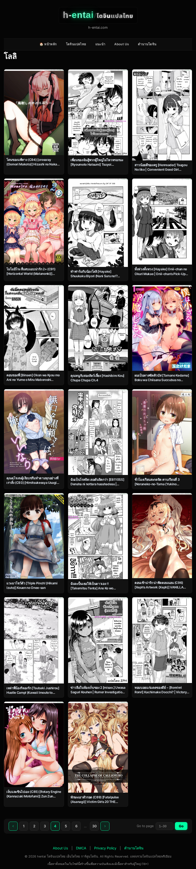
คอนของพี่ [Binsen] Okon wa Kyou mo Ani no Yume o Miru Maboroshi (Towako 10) (33, 379)
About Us (121, 44)
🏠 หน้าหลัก (48, 44)
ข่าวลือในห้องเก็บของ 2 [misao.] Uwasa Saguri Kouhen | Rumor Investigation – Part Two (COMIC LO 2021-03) (98, 692)
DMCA (81, 848)
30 (94, 826)
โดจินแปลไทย (76, 44)
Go (181, 826)
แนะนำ (100, 44)
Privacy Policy (105, 848)
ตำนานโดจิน (147, 44)
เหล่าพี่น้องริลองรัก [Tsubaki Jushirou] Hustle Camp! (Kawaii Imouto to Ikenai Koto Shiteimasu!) (32, 692)
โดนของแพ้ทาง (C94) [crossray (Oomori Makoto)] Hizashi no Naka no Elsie (31, 164)
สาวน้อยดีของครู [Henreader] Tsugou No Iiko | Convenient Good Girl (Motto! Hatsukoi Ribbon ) (161, 169)
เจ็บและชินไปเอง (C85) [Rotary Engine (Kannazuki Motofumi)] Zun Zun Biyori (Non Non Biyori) (33, 796)
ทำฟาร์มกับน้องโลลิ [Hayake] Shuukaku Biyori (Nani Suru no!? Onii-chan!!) (94, 276)
